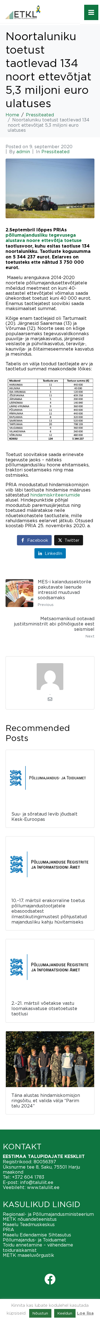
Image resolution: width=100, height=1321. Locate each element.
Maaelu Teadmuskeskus (29, 1224)
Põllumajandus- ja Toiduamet (34, 1239)
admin (23, 151)
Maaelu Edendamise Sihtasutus (37, 1234)
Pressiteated (55, 151)
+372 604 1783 (28, 1176)
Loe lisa (85, 1313)
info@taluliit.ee (36, 1182)
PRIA (8, 1229)
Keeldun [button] (65, 1313)
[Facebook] (50, 1279)
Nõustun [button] (40, 1313)
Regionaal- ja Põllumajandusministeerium (48, 1214)
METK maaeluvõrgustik (28, 1255)
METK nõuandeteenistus (30, 1219)
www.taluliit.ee (43, 1187)
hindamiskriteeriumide (55, 494)
